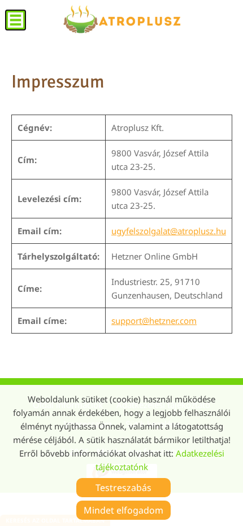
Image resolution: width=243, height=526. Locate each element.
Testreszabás (123, 487)
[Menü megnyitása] (15, 20)
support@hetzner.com (154, 320)
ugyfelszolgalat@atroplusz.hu (168, 230)
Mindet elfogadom (123, 510)
